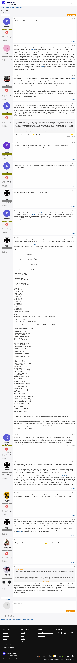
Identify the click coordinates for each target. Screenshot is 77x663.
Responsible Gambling (8, 647)
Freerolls (23, 632)
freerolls (33, 49)
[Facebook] (61, 633)
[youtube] (72, 633)
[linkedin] (68, 633)
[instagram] (65, 633)
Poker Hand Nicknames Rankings (17, 619)
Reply (74, 41)
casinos (57, 51)
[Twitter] (57, 633)
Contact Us (6, 635)
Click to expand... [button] (45, 132)
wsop (42, 66)
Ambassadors (24, 641)
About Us (5, 632)
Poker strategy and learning (45, 632)
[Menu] (74, 3)
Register (23, 638)
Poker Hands (30, 619)
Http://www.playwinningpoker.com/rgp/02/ (25, 244)
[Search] (71, 3)
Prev (3, 15)
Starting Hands (4, 619)
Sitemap (5, 638)
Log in (22, 635)
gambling (19, 531)
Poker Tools (41, 635)
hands (43, 212)
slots (45, 51)
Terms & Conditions (8, 644)
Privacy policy (6, 641)
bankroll (64, 476)
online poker (33, 214)
